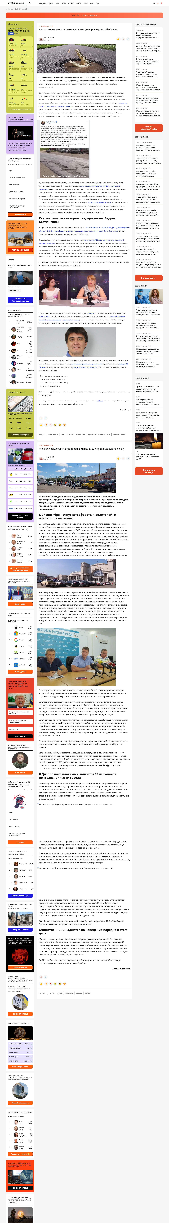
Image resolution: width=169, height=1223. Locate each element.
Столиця (71, 3)
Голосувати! (20, 736)
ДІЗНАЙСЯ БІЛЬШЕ (20, 1014)
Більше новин (148, 278)
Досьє (86, 3)
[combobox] (14, 290)
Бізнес (92, 3)
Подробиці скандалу (20, 1103)
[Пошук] (161, 3)
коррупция (80, 434)
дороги (70, 434)
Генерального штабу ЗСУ (23, 109)
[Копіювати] (128, 39)
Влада (64, 3)
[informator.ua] (16, 3)
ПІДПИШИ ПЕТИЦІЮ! (20, 250)
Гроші (57, 3)
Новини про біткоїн (20, 1067)
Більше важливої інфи (149, 127)
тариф (51, 993)
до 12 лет (99, 401)
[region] (20, 296)
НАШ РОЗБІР (20, 604)
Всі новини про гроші (20, 435)
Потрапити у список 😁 (20, 1154)
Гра (98, 3)
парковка (69, 993)
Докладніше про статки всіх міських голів (20, 569)
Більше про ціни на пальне (20, 516)
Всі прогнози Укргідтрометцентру (20, 300)
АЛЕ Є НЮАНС (20, 772)
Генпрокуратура (119, 434)
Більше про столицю (149, 471)
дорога (79, 993)
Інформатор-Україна (46, 3)
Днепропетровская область (99, 434)
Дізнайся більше (20, 967)
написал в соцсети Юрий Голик (99, 202)
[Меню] (29, 3)
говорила (90, 313)
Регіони (78, 3)
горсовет (42, 993)
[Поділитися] (123, 39)
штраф (87, 993)
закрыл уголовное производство (85, 367)
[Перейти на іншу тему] (157, 3)
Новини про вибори (20, 896)
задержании (44, 316)
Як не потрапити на (90, 15)
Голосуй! (20, 842)
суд (62, 434)
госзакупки (53, 434)
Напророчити (20, 214)
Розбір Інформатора (20, 930)
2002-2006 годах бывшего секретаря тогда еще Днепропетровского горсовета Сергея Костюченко (82, 231)
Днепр (59, 993)
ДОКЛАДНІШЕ (20, 672)
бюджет (42, 434)
